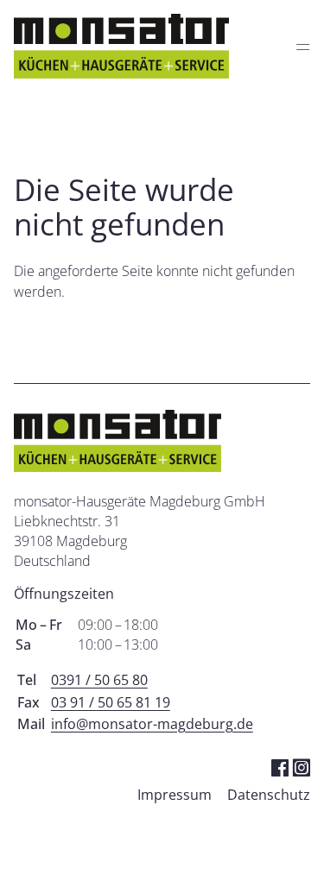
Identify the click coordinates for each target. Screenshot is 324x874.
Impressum (174, 794)
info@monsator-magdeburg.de (152, 723)
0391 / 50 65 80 (99, 679)
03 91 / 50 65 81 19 (110, 702)
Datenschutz (268, 794)
